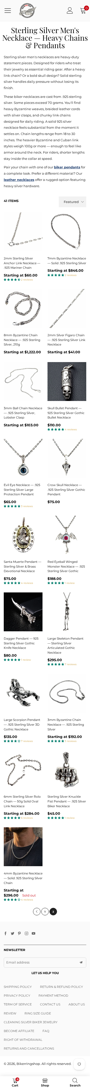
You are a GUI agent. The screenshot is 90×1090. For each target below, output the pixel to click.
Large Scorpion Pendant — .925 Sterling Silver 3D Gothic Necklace (22, 724)
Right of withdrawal (23, 1040)
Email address (18, 962)
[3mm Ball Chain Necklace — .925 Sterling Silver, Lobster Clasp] (23, 381)
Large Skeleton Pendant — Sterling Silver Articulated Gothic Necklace (66, 645)
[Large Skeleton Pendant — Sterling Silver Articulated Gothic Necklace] (67, 611)
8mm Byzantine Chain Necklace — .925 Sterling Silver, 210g (22, 339)
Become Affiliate (19, 1031)
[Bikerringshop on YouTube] (33, 933)
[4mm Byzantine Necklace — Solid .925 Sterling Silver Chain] (23, 846)
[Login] (69, 10)
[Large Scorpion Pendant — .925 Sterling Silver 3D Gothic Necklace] (23, 693)
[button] (81, 963)
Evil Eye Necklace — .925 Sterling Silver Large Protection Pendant (22, 489)
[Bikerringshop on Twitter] (13, 933)
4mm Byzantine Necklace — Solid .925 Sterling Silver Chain (23, 877)
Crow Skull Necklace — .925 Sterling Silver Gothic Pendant (66, 489)
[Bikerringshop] (28, 11)
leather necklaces (19, 180)
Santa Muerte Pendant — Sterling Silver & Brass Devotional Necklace (22, 566)
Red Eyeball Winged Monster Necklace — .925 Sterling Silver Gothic (66, 566)
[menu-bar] (10, 11)
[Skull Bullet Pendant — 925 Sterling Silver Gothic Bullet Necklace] (67, 381)
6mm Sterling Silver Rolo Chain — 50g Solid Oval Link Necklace (22, 801)
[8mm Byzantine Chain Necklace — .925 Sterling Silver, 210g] (23, 308)
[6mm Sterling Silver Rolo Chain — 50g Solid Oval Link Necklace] (23, 770)
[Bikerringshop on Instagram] (27, 933)
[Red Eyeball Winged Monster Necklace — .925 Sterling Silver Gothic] (67, 535)
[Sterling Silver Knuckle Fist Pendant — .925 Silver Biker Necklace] (67, 770)
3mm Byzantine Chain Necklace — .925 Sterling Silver (66, 724)
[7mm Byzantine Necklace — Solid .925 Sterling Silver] (67, 231)
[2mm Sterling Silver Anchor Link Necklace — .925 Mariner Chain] (23, 231)
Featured (71, 202)
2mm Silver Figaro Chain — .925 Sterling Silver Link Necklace (66, 339)
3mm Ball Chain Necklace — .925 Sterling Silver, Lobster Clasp (23, 412)
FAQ (45, 1031)
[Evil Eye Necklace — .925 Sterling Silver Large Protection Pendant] (23, 458)
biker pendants (67, 167)
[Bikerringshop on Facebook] (5, 933)
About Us (76, 1004)
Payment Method (53, 995)
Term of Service (18, 1004)
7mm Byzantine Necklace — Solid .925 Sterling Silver (67, 260)
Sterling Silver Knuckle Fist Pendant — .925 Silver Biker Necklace (67, 801)
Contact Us (50, 1004)
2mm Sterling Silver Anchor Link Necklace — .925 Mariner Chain (22, 262)
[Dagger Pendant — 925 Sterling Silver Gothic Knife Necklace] (23, 611)
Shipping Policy (18, 987)
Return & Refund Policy (61, 987)
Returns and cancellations (29, 1048)
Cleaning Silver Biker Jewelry (31, 1022)
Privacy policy (17, 995)
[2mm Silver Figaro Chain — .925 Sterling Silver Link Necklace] (67, 308)
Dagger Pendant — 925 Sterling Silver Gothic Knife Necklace (21, 643)
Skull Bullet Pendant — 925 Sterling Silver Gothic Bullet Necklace (66, 412)
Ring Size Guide (37, 1013)
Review (10, 1013)
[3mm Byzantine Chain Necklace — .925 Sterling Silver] (67, 693)
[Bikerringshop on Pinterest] (19, 933)
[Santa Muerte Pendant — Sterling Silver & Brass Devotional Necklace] (23, 535)
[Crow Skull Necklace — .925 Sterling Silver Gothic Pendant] (67, 458)
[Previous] (36, 911)
